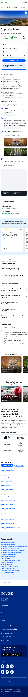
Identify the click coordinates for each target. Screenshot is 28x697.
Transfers (3, 7)
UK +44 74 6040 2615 (8, 637)
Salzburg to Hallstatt (5, 558)
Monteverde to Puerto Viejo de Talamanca (11, 474)
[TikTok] (7, 672)
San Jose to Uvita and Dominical (8, 554)
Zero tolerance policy (17, 691)
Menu (23, 2)
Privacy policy (17, 689)
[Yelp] (12, 672)
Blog (2, 613)
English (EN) (3, 681)
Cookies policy (10, 689)
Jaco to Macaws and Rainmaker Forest (10, 548)
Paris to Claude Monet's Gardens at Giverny (11, 560)
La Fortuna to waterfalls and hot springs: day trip (12, 550)
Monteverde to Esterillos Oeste (8, 500)
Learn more (4, 371)
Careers (3, 616)
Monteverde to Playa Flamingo (8, 508)
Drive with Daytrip (8, 582)
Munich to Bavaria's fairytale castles (9, 566)
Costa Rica (15, 7)
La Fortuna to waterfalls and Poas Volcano (11, 552)
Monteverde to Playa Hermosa (8, 512)
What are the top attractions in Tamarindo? (10, 296)
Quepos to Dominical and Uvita (8, 542)
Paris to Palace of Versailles (7, 572)
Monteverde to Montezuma (7, 470)
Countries (9, 7)
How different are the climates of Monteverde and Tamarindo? (11, 289)
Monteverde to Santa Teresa (7, 523)
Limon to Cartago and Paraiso (8, 544)
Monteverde (22, 7)
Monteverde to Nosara (6, 515)
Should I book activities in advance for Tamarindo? (12, 316)
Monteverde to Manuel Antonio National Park (11, 527)
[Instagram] (7, 666)
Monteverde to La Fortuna (7, 504)
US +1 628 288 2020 (8, 633)
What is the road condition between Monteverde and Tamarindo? (12, 276)
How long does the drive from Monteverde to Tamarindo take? (10, 269)
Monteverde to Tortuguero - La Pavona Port (11, 493)
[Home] (4, 2)
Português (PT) (12, 682)
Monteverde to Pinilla (6, 485)
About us (3, 609)
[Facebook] (2, 666)
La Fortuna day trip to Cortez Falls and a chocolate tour (14, 546)
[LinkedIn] (12, 666)
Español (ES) (10, 681)
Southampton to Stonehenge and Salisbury (11, 570)
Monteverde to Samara (6, 496)
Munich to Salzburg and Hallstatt (8, 568)
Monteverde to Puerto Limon (7, 519)
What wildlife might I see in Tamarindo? (9, 309)
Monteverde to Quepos (6, 481)
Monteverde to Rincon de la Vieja (8, 477)
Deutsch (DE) (18, 681)
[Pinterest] (2, 672)
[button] (12, 240)
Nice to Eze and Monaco (6, 564)
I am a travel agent (19, 582)
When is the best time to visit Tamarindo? (9, 303)
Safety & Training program (6, 691)
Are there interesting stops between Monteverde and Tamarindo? (11, 282)
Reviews (23, 38)
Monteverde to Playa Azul (7, 489)
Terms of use (3, 689)
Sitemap (3, 620)
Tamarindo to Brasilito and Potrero (9, 556)
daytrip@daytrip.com (8, 640)
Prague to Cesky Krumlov (7, 562)
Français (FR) (3, 682)
